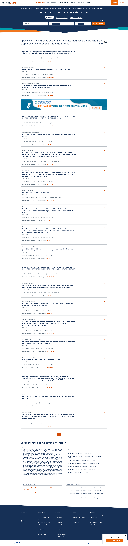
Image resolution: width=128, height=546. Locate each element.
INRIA (23, 394)
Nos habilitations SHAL (61, 536)
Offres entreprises (51, 2)
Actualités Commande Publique (97, 515)
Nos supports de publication (62, 534)
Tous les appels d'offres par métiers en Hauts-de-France (37, 492)
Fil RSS (40, 527)
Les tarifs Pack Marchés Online (63, 531)
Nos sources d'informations (79, 517)
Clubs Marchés (94, 519)
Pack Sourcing (59, 517)
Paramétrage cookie (43, 524)
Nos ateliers (93, 524)
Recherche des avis (78, 519)
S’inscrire (114, 2)
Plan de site (93, 527)
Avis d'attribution (42, 531)
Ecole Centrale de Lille (27, 150)
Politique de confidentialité (44, 522)
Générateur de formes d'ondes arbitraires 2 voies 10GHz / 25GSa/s (46, 69)
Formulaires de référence (96, 522)
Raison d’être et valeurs (44, 515)
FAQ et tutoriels (94, 517)
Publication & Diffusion (61, 524)
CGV (40, 519)
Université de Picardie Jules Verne (30, 83)
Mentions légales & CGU (44, 517)
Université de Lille (26, 412)
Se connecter (123, 2)
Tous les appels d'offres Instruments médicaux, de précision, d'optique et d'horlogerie (42, 488)
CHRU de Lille (25, 170)
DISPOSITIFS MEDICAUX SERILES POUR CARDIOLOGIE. (41, 360)
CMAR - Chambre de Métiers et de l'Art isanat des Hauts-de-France (38, 49)
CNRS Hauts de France (28, 67)
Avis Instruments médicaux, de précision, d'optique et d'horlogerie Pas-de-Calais (85, 494)
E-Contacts (59, 529)
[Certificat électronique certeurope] (64, 104)
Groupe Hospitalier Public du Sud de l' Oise (32, 339)
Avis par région (77, 522)
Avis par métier (77, 524)
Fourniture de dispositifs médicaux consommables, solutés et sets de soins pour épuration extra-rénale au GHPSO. (48, 342)
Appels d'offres (24, 8)
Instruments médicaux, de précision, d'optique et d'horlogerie (42, 8)
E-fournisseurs (59, 522)
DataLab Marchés (60, 519)
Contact (88, 2)
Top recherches (42, 534)
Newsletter (41, 529)
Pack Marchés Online (61, 515)
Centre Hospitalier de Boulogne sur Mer (32, 132)
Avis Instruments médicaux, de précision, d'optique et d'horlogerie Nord (84, 487)
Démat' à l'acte (60, 527)
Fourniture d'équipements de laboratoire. (36, 192)
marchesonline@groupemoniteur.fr (28, 514)
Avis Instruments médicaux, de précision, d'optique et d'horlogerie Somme (85, 498)
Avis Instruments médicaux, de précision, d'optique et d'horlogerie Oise (84, 490)
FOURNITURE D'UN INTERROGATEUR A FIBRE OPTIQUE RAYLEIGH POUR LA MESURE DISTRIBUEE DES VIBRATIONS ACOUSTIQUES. (49, 117)
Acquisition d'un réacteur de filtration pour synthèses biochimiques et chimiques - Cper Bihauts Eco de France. (46, 86)
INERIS (24, 114)
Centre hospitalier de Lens (28, 301)
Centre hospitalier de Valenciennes (30, 246)
